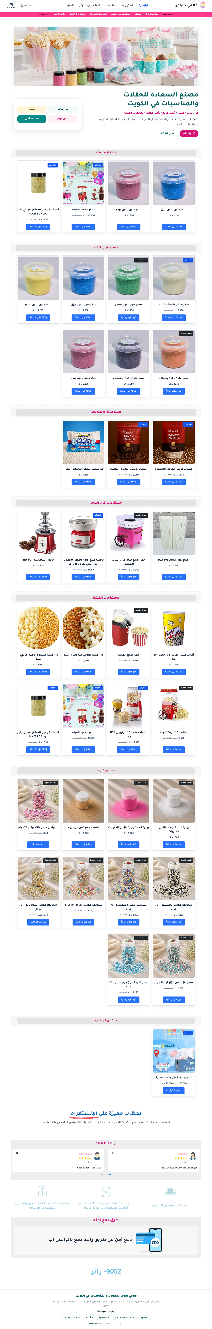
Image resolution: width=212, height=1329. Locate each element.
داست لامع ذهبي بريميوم (83, 827)
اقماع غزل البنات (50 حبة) (173, 560)
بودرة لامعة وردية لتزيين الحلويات (128, 827)
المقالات (111, 5)
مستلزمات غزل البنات (121, 14)
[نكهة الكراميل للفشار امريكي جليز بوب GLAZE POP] (38, 183)
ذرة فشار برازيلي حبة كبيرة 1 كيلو (83, 655)
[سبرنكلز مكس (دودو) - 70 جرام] (83, 878)
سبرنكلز (138, 14)
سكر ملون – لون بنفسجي (128, 378)
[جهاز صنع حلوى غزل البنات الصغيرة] (128, 533)
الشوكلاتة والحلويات (98, 14)
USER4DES (93, 1324)
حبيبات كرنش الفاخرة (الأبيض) (173, 469)
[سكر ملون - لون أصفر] (38, 278)
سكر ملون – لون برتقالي (173, 378)
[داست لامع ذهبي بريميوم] (83, 801)
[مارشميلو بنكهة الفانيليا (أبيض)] (83, 442)
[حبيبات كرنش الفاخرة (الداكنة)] (128, 442)
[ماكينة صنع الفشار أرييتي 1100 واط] (128, 706)
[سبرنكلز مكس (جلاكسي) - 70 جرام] (128, 878)
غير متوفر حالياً (128, 317)
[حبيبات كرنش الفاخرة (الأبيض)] (174, 442)
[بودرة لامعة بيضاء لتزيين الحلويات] (174, 801)
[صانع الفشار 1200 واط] (174, 706)
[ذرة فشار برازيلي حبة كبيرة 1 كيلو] (83, 628)
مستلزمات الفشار (77, 14)
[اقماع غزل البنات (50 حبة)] (174, 533)
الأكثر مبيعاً (167, 14)
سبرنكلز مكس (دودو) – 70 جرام (83, 905)
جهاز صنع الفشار (128, 655)
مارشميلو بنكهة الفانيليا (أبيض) (83, 469)
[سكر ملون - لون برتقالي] (174, 351)
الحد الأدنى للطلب (72, 1318)
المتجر (129, 5)
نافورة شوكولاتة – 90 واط (38, 560)
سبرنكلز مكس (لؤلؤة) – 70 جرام (174, 982)
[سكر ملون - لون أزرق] (174, 183)
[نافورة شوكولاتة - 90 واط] (38, 533)
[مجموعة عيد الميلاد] (83, 183)
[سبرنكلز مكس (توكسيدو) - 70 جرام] (174, 878)
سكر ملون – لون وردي (128, 210)
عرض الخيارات (173, 1090)
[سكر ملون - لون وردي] (128, 183)
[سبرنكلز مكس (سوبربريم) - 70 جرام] (38, 878)
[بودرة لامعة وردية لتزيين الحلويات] (128, 801)
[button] (110, 1174)
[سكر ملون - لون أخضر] (128, 278)
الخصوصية (104, 1318)
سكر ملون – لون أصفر (38, 305)
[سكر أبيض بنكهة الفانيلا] (174, 278)
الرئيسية (144, 5)
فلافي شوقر (187, 6)
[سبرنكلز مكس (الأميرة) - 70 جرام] (38, 801)
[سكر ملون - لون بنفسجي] (128, 351)
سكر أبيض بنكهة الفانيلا (174, 305)
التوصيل (144, 1318)
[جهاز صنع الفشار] (128, 628)
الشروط (89, 1318)
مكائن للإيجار (59, 14)
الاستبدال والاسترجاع (124, 1318)
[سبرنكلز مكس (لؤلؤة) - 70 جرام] (174, 956)
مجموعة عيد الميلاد (83, 210)
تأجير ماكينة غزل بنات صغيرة (174, 1077)
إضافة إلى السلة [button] (173, 227)
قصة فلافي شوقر (90, 5)
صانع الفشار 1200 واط (174, 732)
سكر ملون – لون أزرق (173, 210)
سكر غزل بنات (152, 14)
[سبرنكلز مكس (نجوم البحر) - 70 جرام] (128, 956)
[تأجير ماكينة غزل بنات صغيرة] (174, 1051)
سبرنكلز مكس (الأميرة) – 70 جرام (38, 827)
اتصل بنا (68, 5)
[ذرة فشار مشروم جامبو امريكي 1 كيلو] (38, 628)
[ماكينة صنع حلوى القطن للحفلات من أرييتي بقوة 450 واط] (83, 533)
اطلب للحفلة (167, 133)
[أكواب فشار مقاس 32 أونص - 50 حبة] (174, 628)
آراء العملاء (44, 14)
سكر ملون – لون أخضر (128, 305)
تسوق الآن (189, 133)
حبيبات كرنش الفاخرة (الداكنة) (128, 469)
